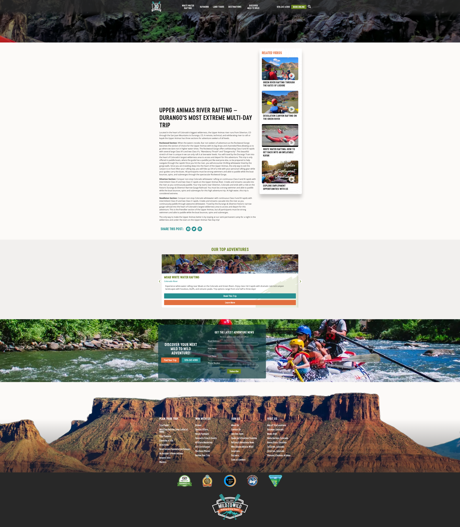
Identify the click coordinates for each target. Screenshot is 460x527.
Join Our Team (237, 433)
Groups (198, 425)
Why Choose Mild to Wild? (242, 446)
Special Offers (201, 429)
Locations (235, 451)
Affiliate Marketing (203, 442)
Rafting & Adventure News (242, 442)
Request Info (164, 457)
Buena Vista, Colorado (277, 442)
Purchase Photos (202, 451)
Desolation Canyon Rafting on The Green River (280, 117)
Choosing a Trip (166, 440)
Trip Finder (164, 425)
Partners (235, 455)
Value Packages (202, 433)
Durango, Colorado (275, 429)
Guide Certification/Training (244, 438)
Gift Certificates (202, 446)
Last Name (213, 356)
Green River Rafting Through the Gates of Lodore (279, 84)
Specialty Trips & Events (206, 438)
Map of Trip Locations (276, 425)
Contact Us (236, 429)
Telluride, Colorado (275, 446)
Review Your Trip (202, 455)
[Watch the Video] (292, 76)
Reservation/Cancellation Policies (174, 449)
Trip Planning (165, 436)
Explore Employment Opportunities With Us (275, 187)
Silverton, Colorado (275, 451)
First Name (213, 348)
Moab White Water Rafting (181, 277)
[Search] (309, 6)
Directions (164, 444)
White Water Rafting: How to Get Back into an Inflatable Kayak (279, 152)
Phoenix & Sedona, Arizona (278, 455)
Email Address (214, 341)
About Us (235, 425)
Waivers (162, 462)
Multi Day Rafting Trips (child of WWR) (173, 430)
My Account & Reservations (171, 453)
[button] (188, 229)
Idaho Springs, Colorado (277, 438)
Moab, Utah (272, 433)
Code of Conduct (238, 459)
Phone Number (214, 363)
